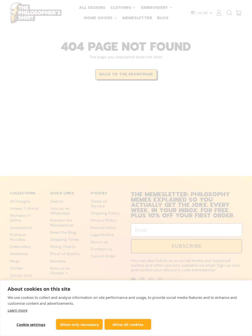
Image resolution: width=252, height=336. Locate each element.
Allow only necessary (79, 324)
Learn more (17, 310)
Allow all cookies (127, 324)
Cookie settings (30, 324)
